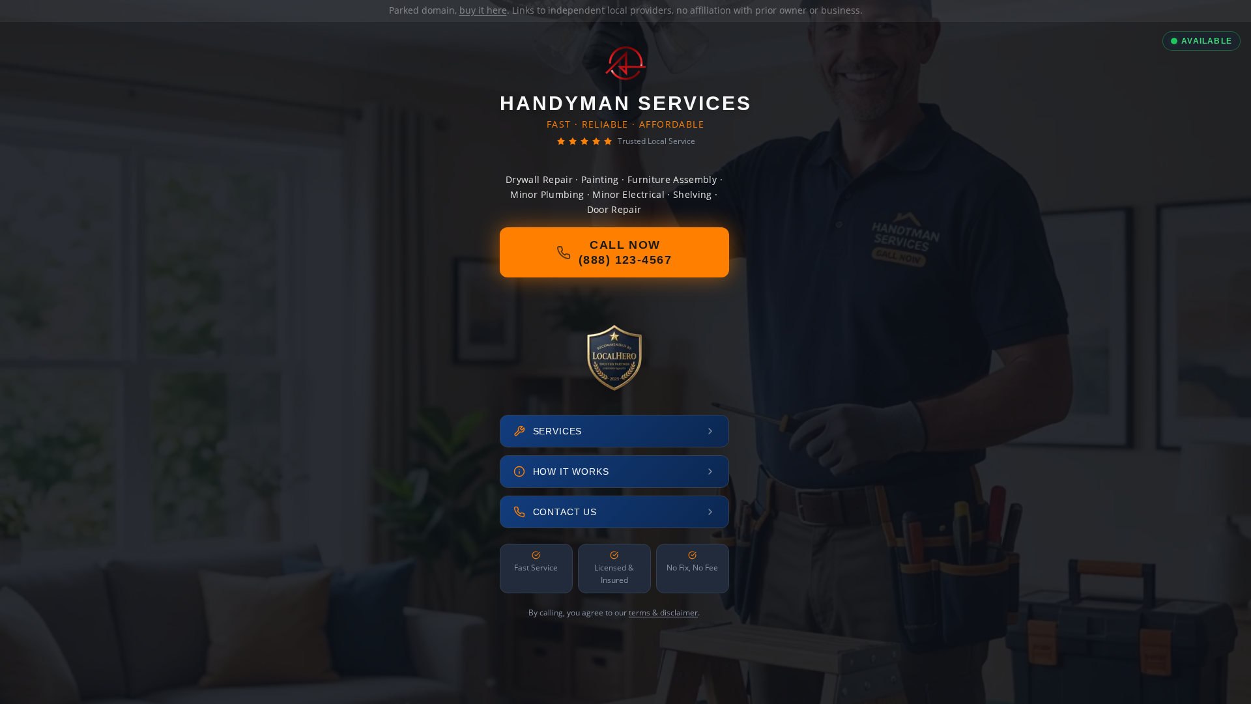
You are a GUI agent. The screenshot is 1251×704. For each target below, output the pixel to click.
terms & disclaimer (663, 612)
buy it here (483, 10)
